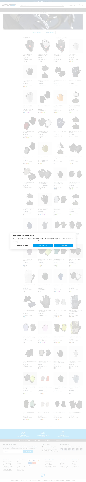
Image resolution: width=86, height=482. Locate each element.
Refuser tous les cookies (43, 245)
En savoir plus (16, 241)
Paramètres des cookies (22, 245)
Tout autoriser (63, 245)
